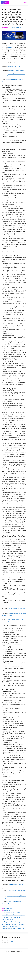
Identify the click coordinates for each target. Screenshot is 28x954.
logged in (13, 941)
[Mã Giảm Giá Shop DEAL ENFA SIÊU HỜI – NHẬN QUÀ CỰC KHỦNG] (5, 2)
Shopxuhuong (8, 908)
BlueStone (10, 47)
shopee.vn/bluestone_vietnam (16, 70)
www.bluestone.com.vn (14, 66)
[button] (21, 2)
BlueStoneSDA (8, 910)
